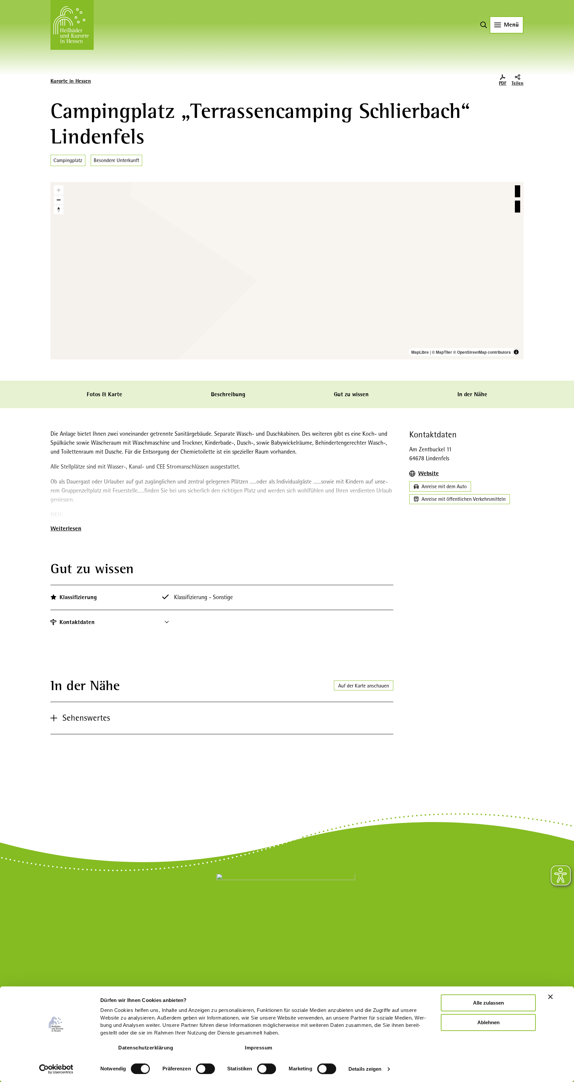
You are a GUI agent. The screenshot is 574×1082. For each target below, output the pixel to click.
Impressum (258, 1047)
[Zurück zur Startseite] (72, 25)
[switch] (205, 1068)
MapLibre (420, 352)
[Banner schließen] (550, 996)
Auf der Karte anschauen (363, 685)
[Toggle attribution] (516, 352)
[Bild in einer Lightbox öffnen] (285, 917)
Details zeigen (364, 1069)
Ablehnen (488, 1022)
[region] (287, 270)
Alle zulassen (488, 1003)
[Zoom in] (58, 190)
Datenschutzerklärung (145, 1047)
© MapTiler (442, 352)
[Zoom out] (58, 200)
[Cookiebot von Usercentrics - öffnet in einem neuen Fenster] (56, 1069)
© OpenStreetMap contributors (482, 352)
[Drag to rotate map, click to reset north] (58, 209)
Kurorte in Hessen (70, 81)
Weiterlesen (65, 528)
